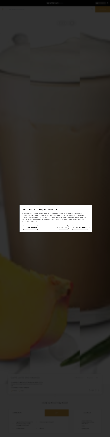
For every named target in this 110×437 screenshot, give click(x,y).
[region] (55, 218)
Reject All (63, 227)
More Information (32, 221)
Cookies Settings (30, 227)
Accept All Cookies (80, 227)
